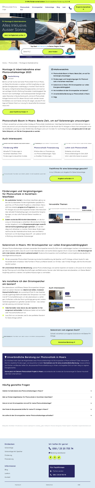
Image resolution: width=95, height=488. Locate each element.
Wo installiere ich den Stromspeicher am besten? (70, 90)
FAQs (55, 97)
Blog (58, 7)
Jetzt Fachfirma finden (18, 112)
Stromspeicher (37, 7)
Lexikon (7, 473)
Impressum (18, 484)
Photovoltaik (24, 7)
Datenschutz (49, 484)
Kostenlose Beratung (66, 342)
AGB (79, 484)
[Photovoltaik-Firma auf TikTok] (59, 457)
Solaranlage (49, 7)
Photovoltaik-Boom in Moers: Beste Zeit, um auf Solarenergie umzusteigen (71, 75)
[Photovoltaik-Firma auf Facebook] (51, 457)
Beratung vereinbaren (57, 453)
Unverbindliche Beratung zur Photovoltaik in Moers (71, 94)
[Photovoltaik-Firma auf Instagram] (55, 457)
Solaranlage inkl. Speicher (13, 451)
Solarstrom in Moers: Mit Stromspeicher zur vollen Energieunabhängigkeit (71, 86)
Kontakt (7, 477)
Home (4, 63)
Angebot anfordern (65, 178)
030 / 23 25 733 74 (62, 448)
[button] (47, 390)
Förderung (8, 455)
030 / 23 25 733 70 (59, 475)
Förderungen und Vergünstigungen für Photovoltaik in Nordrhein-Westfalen (70, 80)
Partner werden (58, 471)
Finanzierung (9, 459)
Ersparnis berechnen (83, 7)
